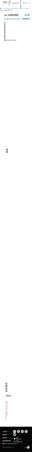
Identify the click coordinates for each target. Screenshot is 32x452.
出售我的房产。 (10, 3)
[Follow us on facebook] (14, 431)
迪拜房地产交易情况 (20, 3)
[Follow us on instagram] (26, 431)
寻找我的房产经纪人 (5, 3)
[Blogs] (24, 3)
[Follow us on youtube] (14, 434)
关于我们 (4, 431)
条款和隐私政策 (6, 440)
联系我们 (4, 437)
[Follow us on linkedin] (22, 431)
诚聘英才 (4, 434)
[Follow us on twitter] (18, 431)
